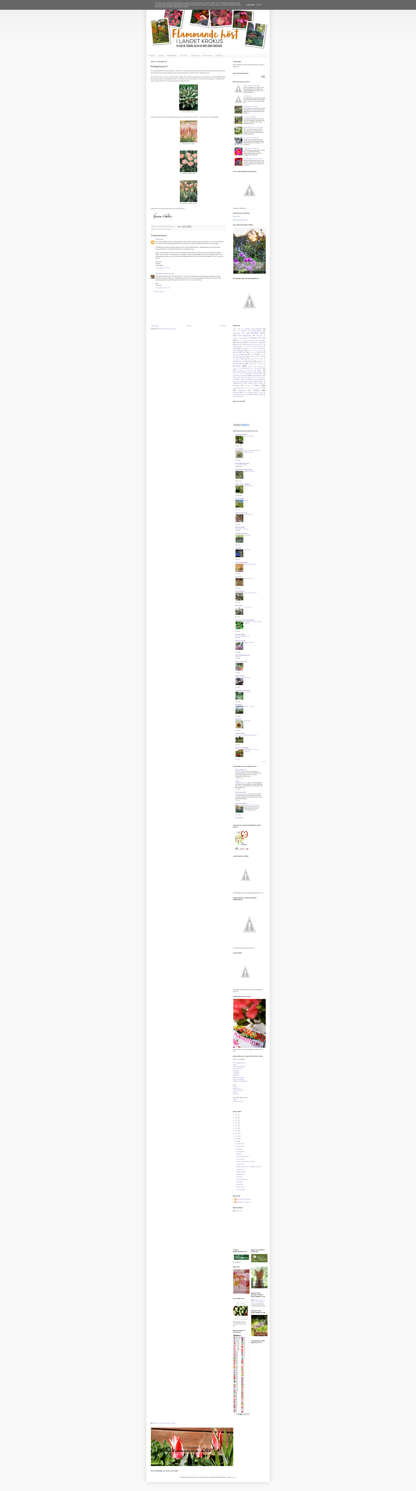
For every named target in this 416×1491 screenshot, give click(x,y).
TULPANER (247, 535)
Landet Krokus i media (256, 358)
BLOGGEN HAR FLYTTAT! (251, 805)
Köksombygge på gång (250, 564)
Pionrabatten (260, 366)
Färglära (243, 348)
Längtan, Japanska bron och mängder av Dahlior (248, 1166)
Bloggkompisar (256, 331)
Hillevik (235, 352)
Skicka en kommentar (158, 291)
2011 (236, 1138)
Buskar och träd (258, 337)
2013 (236, 1133)
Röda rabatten (247, 372)
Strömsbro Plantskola (238, 1077)
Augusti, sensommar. (249, 471)
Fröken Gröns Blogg (240, 434)
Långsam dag (239, 1184)
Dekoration (239, 342)
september (239, 1151)
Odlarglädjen (236, 1072)
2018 (236, 1120)
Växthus (244, 392)
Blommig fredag (258, 332)
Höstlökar (252, 352)
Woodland (235, 394)
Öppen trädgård (237, 396)
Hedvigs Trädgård (259, 350)
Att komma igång (240, 1189)
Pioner (250, 366)
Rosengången (250, 370)
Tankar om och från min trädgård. (244, 620)
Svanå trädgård (239, 498)
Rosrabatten (236, 372)
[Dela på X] (186, 226)
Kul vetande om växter (253, 356)
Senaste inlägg (154, 326)
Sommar (245, 376)
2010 (236, 1141)
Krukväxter (241, 356)
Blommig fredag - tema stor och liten (252, 158)
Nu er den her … (248, 692)
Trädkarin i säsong (240, 771)
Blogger (234, 1477)
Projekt (161, 55)
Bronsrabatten (243, 338)
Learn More (250, 5)
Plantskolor (244, 368)
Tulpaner (250, 383)
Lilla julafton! (239, 1182)
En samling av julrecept (241, 794)
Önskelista (219, 55)
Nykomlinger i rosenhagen (242, 529)
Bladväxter (158, 229)
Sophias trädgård (240, 733)
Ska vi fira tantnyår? (249, 436)
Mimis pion (247, 677)
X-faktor (242, 394)
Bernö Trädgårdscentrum (239, 1063)
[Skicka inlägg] (178, 226)
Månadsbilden (240, 363)
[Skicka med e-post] (182, 226)
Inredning (235, 354)
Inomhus (259, 352)
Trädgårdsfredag (240, 1174)
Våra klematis (207, 55)
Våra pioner (195, 55)
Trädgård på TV (252, 379)
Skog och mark (237, 374)
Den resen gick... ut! (249, 578)
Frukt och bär (252, 346)
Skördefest (259, 374)
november (239, 1146)
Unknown (158, 239)
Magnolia (254, 360)
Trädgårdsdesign (244, 381)
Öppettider (237, 657)
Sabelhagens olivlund (241, 533)
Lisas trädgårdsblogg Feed (242, 655)
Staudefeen (236, 1075)
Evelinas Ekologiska (240, 803)
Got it (259, 5)
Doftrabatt (238, 344)
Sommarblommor (256, 376)
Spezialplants (236, 1074)
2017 (236, 1123)
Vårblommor (242, 390)
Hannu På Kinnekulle (241, 562)
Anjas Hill (238, 548)
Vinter (256, 385)
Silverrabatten (258, 372)
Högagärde (238, 719)
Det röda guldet (240, 1187)
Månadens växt (261, 361)
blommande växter (239, 333)
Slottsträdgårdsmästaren (242, 463)
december (239, 1143)
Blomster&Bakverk (240, 770)
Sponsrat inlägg (246, 377)
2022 (236, 1115)
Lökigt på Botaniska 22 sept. (242, 636)
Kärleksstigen (239, 605)
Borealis (235, 1064)
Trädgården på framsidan (250, 735)
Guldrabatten (240, 350)
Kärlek (263, 356)
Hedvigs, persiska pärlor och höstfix (245, 1161)
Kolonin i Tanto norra (241, 513)
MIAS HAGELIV (240, 527)
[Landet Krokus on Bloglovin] (241, 426)
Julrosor (262, 354)
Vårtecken (236, 392)
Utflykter (260, 383)
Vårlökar (169, 229)
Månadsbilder (171, 55)
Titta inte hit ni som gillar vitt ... (251, 148)
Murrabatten (249, 362)
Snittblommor (236, 375)
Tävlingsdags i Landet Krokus (251, 138)
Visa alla (263, 761)
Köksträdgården (241, 358)
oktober (238, 1149)
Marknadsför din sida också (240, 220)
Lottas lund (238, 577)
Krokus (234, 356)
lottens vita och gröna (241, 661)
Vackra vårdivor (240, 1159)
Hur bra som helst (240, 792)
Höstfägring (239, 1177)
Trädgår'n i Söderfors (238, 1079)
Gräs (256, 348)
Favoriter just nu (258, 344)
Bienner (235, 331)
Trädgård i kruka (239, 379)
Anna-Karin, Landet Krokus (163, 273)
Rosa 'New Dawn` (248, 485)
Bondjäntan (238, 704)
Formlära (244, 346)
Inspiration (243, 354)
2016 (236, 1125)
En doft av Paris (240, 1164)
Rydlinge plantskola (238, 1101)
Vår (263, 387)
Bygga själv (239, 340)
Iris (251, 354)
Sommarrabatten (237, 377)
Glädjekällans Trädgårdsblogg (243, 469)
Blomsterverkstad (240, 641)
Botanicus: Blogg (240, 634)
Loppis (245, 360)
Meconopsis (247, 549)
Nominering (251, 363)
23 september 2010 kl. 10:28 (162, 288)
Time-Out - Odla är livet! (250, 593)
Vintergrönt (247, 388)
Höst (243, 352)
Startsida (152, 55)
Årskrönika (250, 394)
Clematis (257, 340)
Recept (256, 368)
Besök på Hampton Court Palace (251, 85)
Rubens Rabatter (240, 676)
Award (241, 329)
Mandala (261, 360)
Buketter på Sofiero (249, 642)
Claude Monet (248, 340)
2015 (236, 1128)
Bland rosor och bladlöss (242, 748)
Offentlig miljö (260, 363)
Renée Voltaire (239, 818)
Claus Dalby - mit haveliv (242, 690)
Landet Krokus (237, 216)
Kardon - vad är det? (249, 706)
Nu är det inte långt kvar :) (243, 1156)
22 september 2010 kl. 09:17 (162, 268)
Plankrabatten (236, 368)
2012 (236, 1136)
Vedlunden (247, 385)
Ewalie (237, 781)
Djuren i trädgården (259, 342)
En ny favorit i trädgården (250, 117)
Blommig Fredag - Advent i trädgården (251, 750)
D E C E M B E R (248, 514)
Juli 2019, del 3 (248, 607)
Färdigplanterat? (240, 1169)
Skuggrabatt (249, 374)
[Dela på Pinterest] (190, 226)
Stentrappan (254, 377)
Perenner (164, 229)
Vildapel (246, 500)
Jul (255, 354)
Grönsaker (262, 348)
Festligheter (236, 346)
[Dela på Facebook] (188, 226)
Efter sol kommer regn (242, 1179)
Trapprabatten (262, 377)
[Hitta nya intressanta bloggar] (237, 1211)
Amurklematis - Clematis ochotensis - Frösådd (253, 622)
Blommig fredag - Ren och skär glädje (253, 127)
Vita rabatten (256, 388)
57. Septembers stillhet (240, 465)
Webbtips (250, 392)
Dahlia (263, 340)
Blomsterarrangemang (244, 335)
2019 (236, 1117)
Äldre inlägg (222, 326)
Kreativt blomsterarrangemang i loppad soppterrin (252, 451)
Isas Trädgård (239, 449)
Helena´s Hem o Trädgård (242, 484)
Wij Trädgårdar (259, 392)
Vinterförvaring (237, 388)
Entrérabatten (248, 344)
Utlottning (236, 385)
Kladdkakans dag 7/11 (241, 782)
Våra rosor (183, 55)
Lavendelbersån (236, 360)
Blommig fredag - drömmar (250, 106)
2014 (236, 1131)
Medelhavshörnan (237, 361)
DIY (248, 342)
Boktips (235, 338)
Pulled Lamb (247, 720)
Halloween (250, 350)
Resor (263, 368)
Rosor (259, 370)
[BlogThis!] (184, 226)
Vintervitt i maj (247, 96)
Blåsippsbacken (259, 335)
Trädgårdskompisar (258, 381)
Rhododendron (240, 370)
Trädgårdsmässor (238, 383)
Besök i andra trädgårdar (254, 329)
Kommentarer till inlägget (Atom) (167, 329)
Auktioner (235, 329)
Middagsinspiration (241, 1172)
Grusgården (250, 348)
